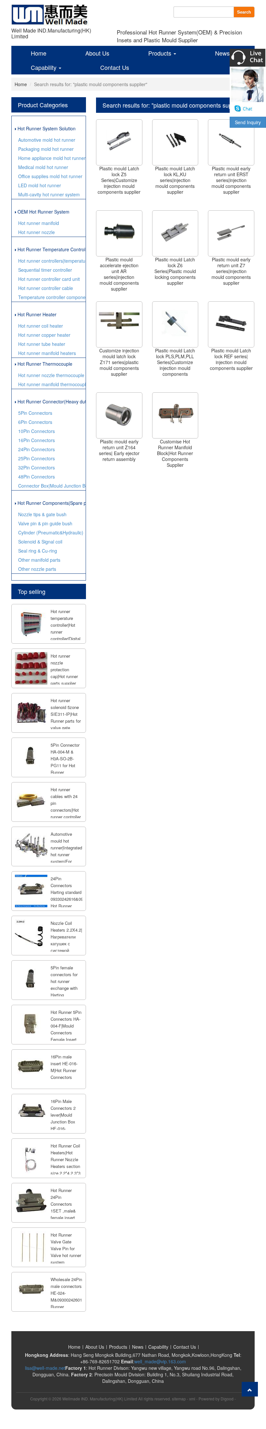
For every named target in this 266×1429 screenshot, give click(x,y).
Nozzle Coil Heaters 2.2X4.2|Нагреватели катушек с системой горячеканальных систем (68, 943)
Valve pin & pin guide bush (45, 523)
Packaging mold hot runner (46, 149)
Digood (227, 1398)
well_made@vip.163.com (160, 1361)
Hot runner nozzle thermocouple (51, 375)
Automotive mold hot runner (46, 140)
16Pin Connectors (36, 440)
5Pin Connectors (35, 413)
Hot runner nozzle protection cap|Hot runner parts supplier (64, 669)
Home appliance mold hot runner (52, 158)
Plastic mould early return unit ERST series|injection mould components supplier (231, 180)
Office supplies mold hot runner (50, 176)
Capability (44, 67)
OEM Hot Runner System (42, 211)
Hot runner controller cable (45, 288)
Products (160, 53)
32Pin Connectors (36, 467)
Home (38, 53)
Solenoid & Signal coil (40, 541)
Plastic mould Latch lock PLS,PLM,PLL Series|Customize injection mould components (175, 362)
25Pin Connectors (36, 458)
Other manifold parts (39, 560)
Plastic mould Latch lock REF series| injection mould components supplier (231, 359)
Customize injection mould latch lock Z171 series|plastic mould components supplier (119, 362)
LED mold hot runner (39, 185)
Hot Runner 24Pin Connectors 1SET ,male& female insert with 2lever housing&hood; (65, 1210)
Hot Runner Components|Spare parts (51, 503)
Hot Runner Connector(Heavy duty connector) (51, 401)
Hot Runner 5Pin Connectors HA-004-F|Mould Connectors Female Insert (66, 1025)
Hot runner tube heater (41, 344)
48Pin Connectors (36, 476)
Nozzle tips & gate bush (42, 514)
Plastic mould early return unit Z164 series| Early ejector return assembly (119, 450)
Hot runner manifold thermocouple (52, 384)
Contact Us (114, 67)
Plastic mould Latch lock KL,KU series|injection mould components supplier (175, 180)
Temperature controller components (52, 297)
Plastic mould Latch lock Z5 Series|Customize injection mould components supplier (119, 180)
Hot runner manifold (38, 223)
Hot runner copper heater (44, 335)
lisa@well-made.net (45, 1368)
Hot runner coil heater (40, 325)
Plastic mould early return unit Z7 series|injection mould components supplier (231, 271)
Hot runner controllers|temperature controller (52, 260)
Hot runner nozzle (36, 232)
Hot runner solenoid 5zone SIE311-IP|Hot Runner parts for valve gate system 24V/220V (66, 720)
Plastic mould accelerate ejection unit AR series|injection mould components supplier (119, 274)
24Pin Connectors (36, 449)
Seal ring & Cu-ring (37, 550)
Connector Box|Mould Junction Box (52, 485)
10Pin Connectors (36, 431)
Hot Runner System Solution (46, 128)
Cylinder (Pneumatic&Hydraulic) (50, 532)
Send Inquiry (248, 122)
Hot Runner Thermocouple (44, 364)
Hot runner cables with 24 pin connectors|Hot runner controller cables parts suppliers (66, 809)
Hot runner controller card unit (49, 279)
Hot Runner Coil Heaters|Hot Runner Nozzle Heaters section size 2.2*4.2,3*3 (65, 1159)
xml (192, 1398)
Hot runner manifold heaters (47, 353)
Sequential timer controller (45, 270)
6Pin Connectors (35, 422)
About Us (97, 53)
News (222, 53)
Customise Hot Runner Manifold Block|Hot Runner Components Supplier (175, 453)
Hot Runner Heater (36, 314)
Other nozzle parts (37, 569)
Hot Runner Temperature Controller (51, 249)
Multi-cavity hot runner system (49, 194)
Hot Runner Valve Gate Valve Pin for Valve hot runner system (66, 1248)
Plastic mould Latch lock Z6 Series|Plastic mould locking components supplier (175, 271)
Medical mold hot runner (43, 167)
